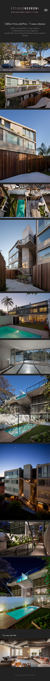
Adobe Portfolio (29, 675)
